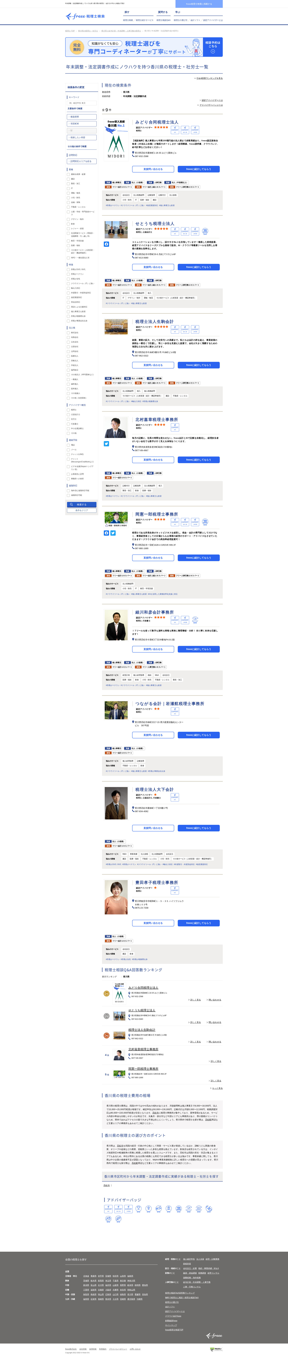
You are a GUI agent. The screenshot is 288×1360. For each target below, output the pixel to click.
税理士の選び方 (181, 20)
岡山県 (101, 1294)
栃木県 (93, 1281)
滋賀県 (93, 1290)
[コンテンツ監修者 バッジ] (118, 1219)
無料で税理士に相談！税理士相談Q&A (182, 1297)
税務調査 (202, 1273)
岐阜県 (130, 1285)
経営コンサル (213, 1273)
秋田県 (115, 1276)
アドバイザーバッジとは (211, 105)
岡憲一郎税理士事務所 (143, 1068)
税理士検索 (128, 20)
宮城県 (108, 1276)
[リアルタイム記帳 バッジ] (189, 1209)
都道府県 (74, 117)
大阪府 (108, 1290)
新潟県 (86, 1285)
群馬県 (101, 1281)
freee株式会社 (71, 1349)
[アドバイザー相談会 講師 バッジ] (169, 1209)
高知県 (145, 1294)
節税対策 (187, 1264)
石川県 (101, 1285)
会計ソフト (195, 20)
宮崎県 (123, 1299)
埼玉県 (108, 1281)
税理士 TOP (70, 31)
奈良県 (123, 1290)
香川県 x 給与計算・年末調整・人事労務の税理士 (121, 31)
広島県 (108, 1294)
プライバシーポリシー (118, 1349)
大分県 (115, 1299)
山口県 (115, 1294)
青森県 (93, 1276)
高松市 (155, 1113)
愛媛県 (138, 1294)
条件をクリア (81, 510)
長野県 (123, 1285)
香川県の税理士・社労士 (88, 31)
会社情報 (83, 1349)
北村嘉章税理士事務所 (143, 1049)
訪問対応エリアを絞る (81, 161)
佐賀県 (93, 1299)
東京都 (123, 1281)
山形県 (123, 1276)
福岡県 (86, 1299)
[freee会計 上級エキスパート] (118, 1209)
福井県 (108, 1285)
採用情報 (92, 1349)
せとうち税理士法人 (141, 1010)
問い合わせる (215, 1000)
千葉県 (115, 1281)
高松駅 (208, 1119)
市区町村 (74, 123)
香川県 (130, 1294)
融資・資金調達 (190, 1273)
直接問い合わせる (153, 169)
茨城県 (86, 1281)
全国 (67, 1271)
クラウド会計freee (173, 1316)
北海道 (86, 1276)
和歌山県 (131, 1290)
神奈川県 (131, 1281)
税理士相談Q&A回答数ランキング (180, 1293)
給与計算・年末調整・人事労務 (196, 1282)
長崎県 (101, 1299)
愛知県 (145, 1285)
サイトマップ (171, 1325)
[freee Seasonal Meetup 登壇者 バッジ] (158, 1209)
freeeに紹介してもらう (198, 169)
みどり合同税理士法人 (143, 987)
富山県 (93, 1285)
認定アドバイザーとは (213, 20)
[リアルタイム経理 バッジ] (199, 1209)
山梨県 (115, 1285)
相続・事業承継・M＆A (208, 1268)
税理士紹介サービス (144, 20)
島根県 (93, 1294)
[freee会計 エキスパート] (108, 1209)
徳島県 (123, 1294)
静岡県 (138, 1285)
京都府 (101, 1290)
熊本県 (108, 1299)
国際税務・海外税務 (192, 1278)
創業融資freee (171, 1321)
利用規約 (102, 1349)
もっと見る (217, 1088)
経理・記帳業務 (212, 1259)
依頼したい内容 (77, 137)
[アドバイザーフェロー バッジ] (108, 1219)
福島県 (130, 1276)
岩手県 (101, 1276)
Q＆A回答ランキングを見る (210, 78)
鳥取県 (86, 1294)
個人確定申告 (189, 1259)
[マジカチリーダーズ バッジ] (209, 1209)
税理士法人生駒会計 (141, 1029)
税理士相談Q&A (164, 20)
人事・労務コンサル (192, 1287)
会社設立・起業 (190, 1268)
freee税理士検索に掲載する (199, 4)
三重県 (86, 1290)
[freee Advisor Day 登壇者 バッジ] (148, 1209)
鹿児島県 (131, 1299)
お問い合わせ (135, 1349)
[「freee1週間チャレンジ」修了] (179, 1209)
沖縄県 (139, 1299)
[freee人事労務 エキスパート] (128, 1209)
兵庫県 (115, 1290)
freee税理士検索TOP (174, 1330)
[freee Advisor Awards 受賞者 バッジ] (138, 1209)
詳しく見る (195, 1000)
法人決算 (200, 1259)
